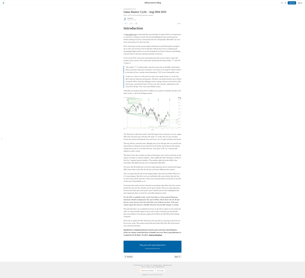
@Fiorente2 (130, 18)
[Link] (121, 28)
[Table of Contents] (2, 139)
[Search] (282, 2)
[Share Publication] (285, 2)
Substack (144, 274)
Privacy (148, 266)
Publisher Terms (167, 265)
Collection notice (159, 266)
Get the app (160, 270)
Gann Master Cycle (130, 9)
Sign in (300, 3)
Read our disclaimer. (155, 235)
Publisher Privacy (157, 265)
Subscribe (292, 3)
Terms (152, 266)
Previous (129, 256)
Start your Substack (148, 270)
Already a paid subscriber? (152, 248)
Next (176, 256)
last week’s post (131, 34)
